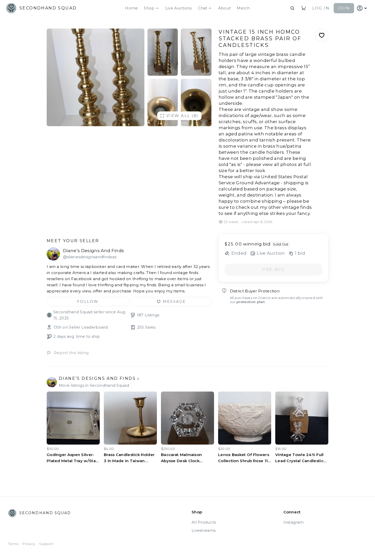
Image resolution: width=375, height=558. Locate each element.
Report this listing (71, 352)
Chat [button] (202, 8)
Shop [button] (149, 8)
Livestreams (204, 530)
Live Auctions (178, 8)
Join (344, 8)
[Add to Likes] (321, 35)
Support (46, 544)
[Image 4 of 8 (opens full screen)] (162, 102)
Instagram (293, 522)
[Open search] (292, 8)
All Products (204, 522)
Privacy (28, 544)
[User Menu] (362, 8)
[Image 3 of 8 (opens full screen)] (196, 52)
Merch (243, 8)
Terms (13, 544)
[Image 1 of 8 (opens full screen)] (95, 77)
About (224, 8)
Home (131, 8)
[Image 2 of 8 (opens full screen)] (162, 52)
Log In (321, 8)
